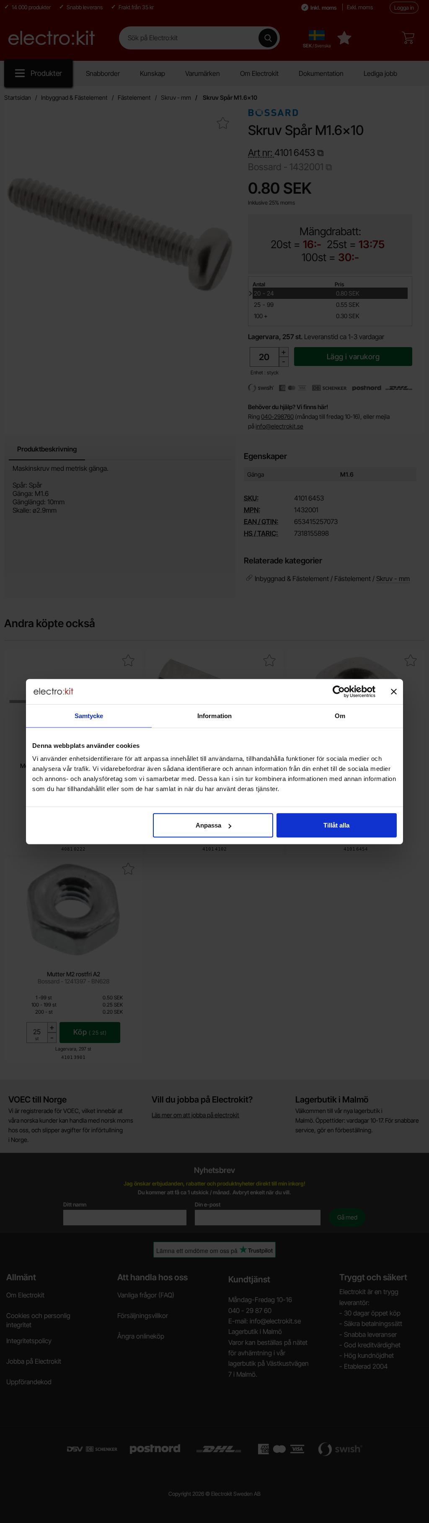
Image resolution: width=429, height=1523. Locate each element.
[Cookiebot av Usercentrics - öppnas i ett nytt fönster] (338, 691)
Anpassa (208, 825)
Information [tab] (214, 715)
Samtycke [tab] (89, 715)
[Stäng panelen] (394, 691)
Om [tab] (340, 715)
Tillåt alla (336, 825)
